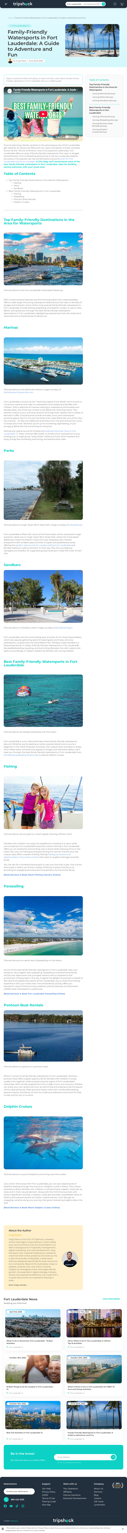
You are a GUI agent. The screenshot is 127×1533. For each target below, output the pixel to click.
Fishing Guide (49, 1501)
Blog (96, 1495)
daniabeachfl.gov (63, 628)
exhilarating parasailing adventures (21, 755)
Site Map (46, 1505)
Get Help (46, 1488)
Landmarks (99, 1505)
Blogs (10, 18)
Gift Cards (98, 1501)
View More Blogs (111, 1299)
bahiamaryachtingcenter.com (18, 392)
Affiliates (67, 1492)
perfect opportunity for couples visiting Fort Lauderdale (43, 545)
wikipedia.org (75, 525)
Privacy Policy (48, 1492)
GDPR (45, 1495)
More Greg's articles (17, 1285)
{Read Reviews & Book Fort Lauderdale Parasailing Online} (34, 994)
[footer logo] (63, 1521)
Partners (98, 1492)
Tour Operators (70, 1488)
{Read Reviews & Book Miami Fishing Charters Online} (32, 875)
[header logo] (20, 4)
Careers (97, 1498)
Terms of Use (48, 1498)
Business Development (75, 1498)
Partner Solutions (71, 1495)
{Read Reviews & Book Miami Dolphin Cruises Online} (32, 1207)
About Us (98, 1488)
